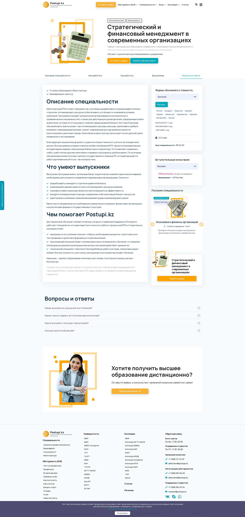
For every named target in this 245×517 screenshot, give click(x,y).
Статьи (185, 4)
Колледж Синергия (134, 460)
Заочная (161, 96)
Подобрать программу (2, 195)
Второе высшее (50, 473)
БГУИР (87, 489)
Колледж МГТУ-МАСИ (135, 442)
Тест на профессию (52, 466)
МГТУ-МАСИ (89, 471)
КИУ (86, 463)
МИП (86, 442)
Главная (110, 46)
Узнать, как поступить (144, 60)
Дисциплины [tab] (158, 75)
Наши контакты (50, 498)
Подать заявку (177, 278)
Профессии (48, 469)
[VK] (167, 497)
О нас (45, 495)
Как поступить (50, 480)
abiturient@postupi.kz (178, 463)
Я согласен (122, 513)
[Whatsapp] (179, 497)
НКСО (127, 478)
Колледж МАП (131, 467)
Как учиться (48, 484)
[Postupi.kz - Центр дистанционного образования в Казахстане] (59, 5)
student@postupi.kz (177, 491)
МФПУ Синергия (91, 446)
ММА (86, 460)
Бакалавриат (49, 448)
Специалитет (49, 452)
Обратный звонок (128, 391)
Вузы (161, 4)
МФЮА (87, 474)
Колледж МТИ (131, 463)
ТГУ (86, 453)
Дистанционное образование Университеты (135, 46)
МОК (127, 471)
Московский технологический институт (174, 46)
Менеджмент (134, 20)
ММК (127, 438)
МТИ (86, 449)
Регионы (129, 490)
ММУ (86, 438)
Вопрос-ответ (49, 487)
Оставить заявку (106, 4)
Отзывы (46, 491)
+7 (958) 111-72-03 (176, 459)
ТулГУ (87, 456)
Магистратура (49, 456)
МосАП (87, 481)
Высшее (161, 166)
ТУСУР (87, 467)
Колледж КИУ (131, 449)
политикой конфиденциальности (122, 509)
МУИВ (86, 478)
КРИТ (127, 453)
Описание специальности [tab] (57, 75)
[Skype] (174, 497)
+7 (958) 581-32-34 (176, 487)
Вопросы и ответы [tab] (191, 75)
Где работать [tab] (127, 75)
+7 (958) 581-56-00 (176, 473)
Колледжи (173, 4)
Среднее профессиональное (56, 445)
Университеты (91, 433)
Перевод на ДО (50, 477)
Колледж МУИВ (132, 456)
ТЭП (127, 474)
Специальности (147, 4)
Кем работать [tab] (95, 75)
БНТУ (86, 485)
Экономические (116, 20)
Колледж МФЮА (132, 446)
